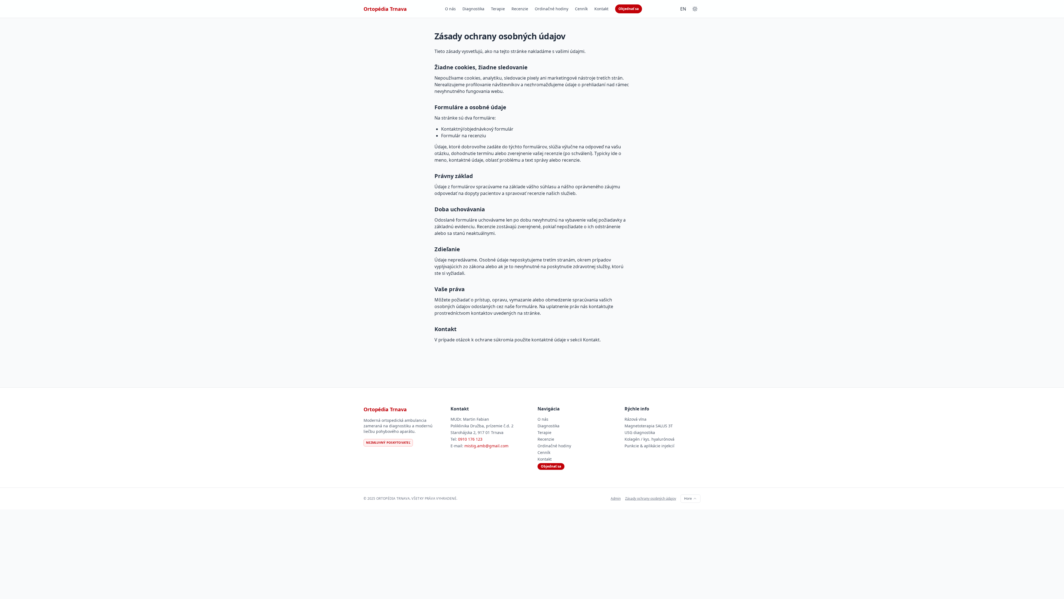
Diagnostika (473, 8)
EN (683, 9)
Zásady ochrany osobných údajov (650, 498)
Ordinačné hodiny (551, 8)
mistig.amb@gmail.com (486, 445)
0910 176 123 (470, 439)
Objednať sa (628, 8)
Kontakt (601, 8)
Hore (688, 498)
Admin (616, 498)
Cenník (581, 8)
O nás (450, 8)
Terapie (498, 8)
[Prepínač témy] (694, 8)
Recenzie (519, 8)
